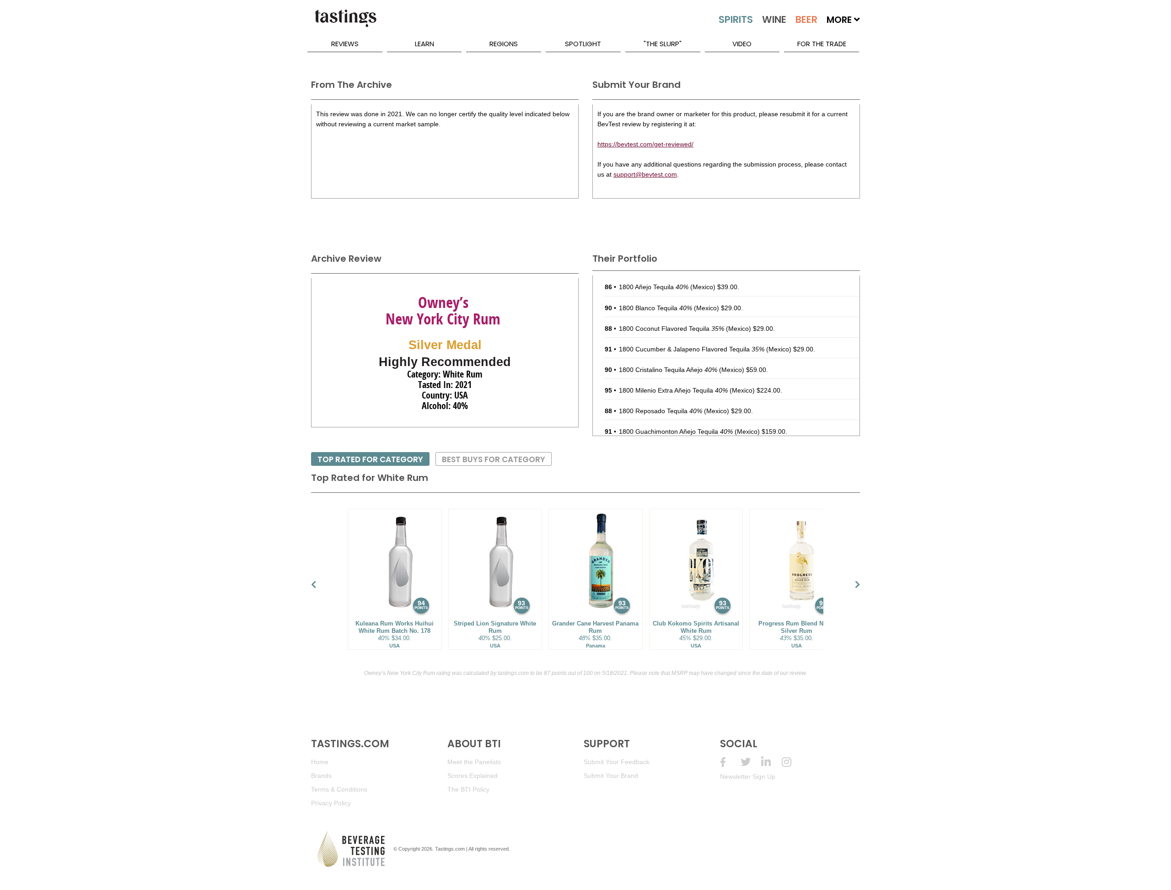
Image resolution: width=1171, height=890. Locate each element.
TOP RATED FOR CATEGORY (370, 459)
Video (742, 44)
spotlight (583, 44)
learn (424, 44)
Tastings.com (450, 849)
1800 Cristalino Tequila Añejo (668, 369)
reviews (345, 44)
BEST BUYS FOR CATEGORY (493, 459)
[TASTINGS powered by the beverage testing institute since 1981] (345, 23)
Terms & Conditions (339, 789)
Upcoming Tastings (792, 762)
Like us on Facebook (730, 762)
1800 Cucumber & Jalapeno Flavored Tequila (691, 349)
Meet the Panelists (474, 762)
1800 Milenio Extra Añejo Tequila (673, 390)
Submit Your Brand (611, 775)
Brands (321, 775)
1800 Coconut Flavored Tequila (671, 328)
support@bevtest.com (645, 174)
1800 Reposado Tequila (660, 411)
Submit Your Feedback (617, 762)
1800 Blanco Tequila (655, 308)
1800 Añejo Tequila (653, 287)
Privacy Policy (331, 803)
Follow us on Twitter (751, 762)
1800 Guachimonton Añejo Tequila (676, 431)
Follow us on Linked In (771, 762)
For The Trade (821, 44)
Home (319, 762)
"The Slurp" (663, 44)
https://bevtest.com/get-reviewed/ (645, 144)
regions (503, 44)
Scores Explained (472, 775)
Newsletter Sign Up (747, 776)
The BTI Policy (468, 789)
